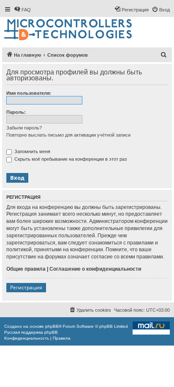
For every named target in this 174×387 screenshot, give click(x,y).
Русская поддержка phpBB (31, 332)
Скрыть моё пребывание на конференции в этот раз (70, 159)
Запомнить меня (31, 151)
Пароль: (16, 112)
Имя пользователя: (28, 93)
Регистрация (26, 287)
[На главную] (68, 30)
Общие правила (26, 269)
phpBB (52, 326)
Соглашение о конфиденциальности (95, 269)
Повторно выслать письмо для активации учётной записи (68, 134)
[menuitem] (22, 10)
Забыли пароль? (24, 127)
